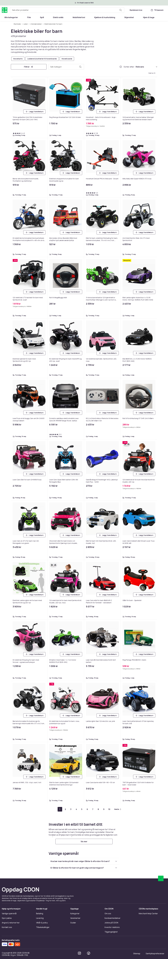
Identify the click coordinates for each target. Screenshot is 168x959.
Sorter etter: (129, 67)
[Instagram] (79, 953)
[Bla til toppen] (161, 878)
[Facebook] (88, 953)
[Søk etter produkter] (120, 10)
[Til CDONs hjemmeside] (4, 10)
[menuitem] (11, 17)
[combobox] (67, 10)
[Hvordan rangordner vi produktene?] (121, 67)
